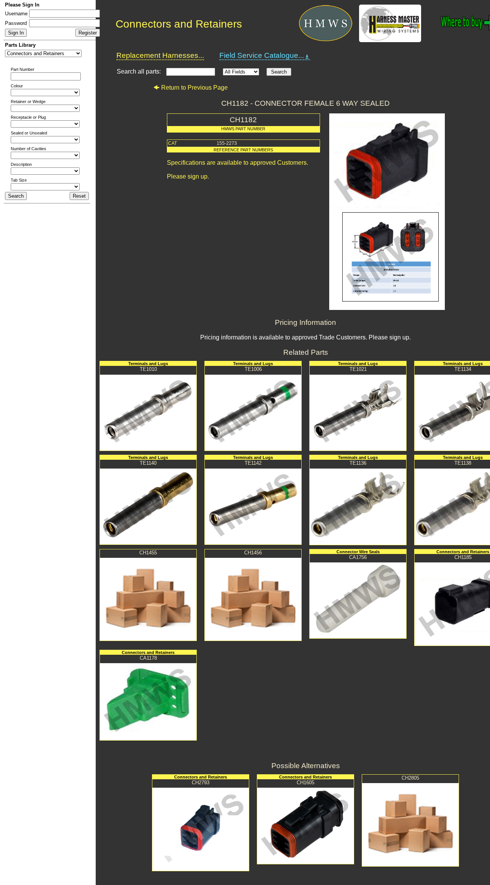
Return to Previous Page (194, 87)
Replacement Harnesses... (160, 55)
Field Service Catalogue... (261, 55)
